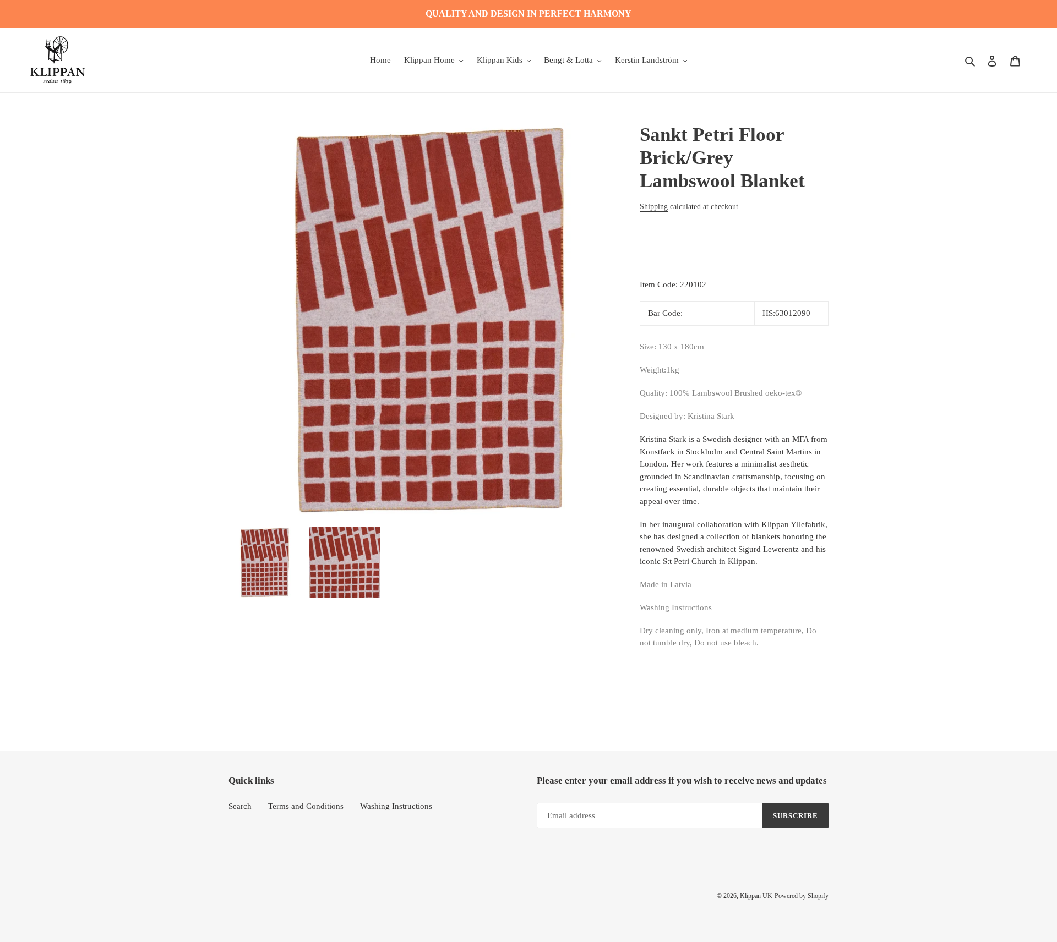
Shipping (654, 206)
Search (240, 806)
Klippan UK (756, 896)
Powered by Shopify (802, 896)
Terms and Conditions (306, 806)
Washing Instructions (396, 806)
